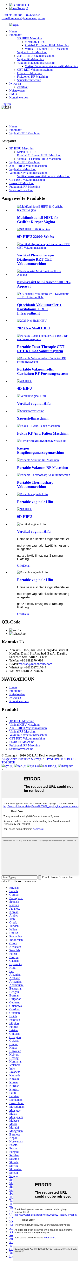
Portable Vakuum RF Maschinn (42, 468)
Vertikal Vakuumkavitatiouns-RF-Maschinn (51, 66)
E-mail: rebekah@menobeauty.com (23, 18)
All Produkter (50, 759)
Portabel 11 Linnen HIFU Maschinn (47, 45)
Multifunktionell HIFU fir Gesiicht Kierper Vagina (37, 219)
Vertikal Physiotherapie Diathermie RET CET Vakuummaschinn (35, 259)
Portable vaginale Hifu (35, 502)
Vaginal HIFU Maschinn (32, 52)
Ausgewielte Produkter (16, 759)
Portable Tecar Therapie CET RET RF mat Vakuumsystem (40, 349)
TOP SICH (8, 762)
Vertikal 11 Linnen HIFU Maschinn (47, 48)
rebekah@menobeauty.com (35, 664)
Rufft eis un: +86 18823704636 (21, 14)
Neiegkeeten (17, 90)
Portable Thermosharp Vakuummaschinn (35, 484)
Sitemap (36, 759)
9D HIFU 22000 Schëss (35, 237)
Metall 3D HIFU (35, 41)
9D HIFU (24, 517)
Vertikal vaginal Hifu (34, 403)
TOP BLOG (68, 759)
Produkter (15, 34)
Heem (13, 31)
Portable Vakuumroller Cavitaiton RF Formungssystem (42, 371)
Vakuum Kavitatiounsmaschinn (36, 62)
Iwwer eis (15, 83)
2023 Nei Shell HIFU (33, 328)
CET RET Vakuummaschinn (35, 69)
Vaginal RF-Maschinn (30, 59)
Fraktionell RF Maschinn (32, 76)
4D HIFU (24, 388)
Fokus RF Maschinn (29, 73)
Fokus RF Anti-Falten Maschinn (43, 433)
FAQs (13, 94)
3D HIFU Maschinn (29, 38)
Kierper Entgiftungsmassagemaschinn (40, 450)
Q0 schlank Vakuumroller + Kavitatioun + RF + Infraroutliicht (39, 309)
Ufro (20, 565)
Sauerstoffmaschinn (29, 80)
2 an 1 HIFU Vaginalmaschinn (36, 55)
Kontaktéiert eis (19, 97)
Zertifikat (22, 87)
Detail (26, 565)
